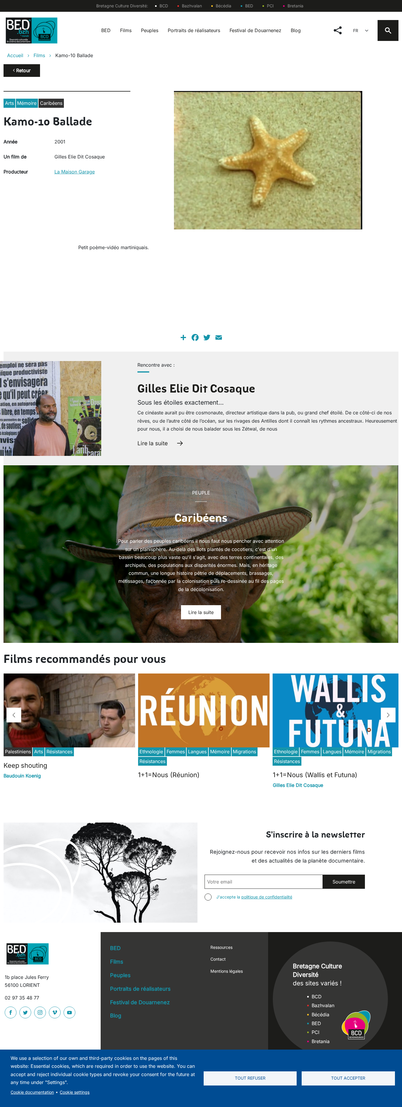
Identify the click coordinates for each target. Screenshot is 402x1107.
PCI (270, 5)
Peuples (149, 30)
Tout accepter (348, 1078)
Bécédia (223, 5)
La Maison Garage (74, 172)
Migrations (244, 751)
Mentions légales (226, 971)
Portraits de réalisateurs (194, 30)
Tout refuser (250, 1078)
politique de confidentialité (266, 896)
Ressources (221, 947)
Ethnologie (151, 751)
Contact (218, 959)
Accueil (15, 55)
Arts (9, 103)
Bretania (295, 5)
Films (126, 30)
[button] (13, 715)
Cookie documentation (32, 1092)
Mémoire (26, 103)
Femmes (176, 751)
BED (249, 5)
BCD (164, 5)
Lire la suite (152, 443)
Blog (296, 30)
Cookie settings (74, 1092)
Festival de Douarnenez (255, 30)
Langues (197, 751)
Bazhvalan (192, 5)
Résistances (59, 751)
